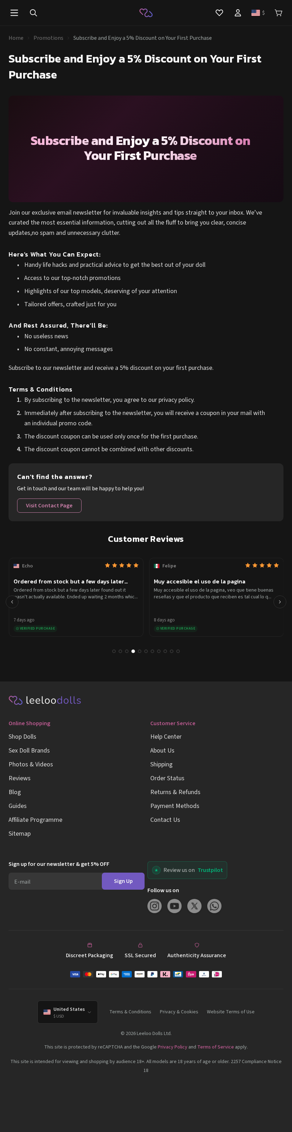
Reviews (20, 778)
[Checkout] (146, 974)
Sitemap (20, 833)
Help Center (166, 736)
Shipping (161, 764)
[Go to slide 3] (127, 651)
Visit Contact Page (49, 506)
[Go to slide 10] (171, 651)
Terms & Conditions (130, 1011)
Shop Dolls (22, 736)
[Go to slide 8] (159, 651)
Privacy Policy (172, 1047)
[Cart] (278, 13)
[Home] (146, 13)
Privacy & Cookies (179, 1011)
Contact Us (165, 819)
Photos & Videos (31, 764)
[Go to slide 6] (146, 651)
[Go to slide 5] (139, 651)
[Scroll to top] (277, 1117)
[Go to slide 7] (152, 651)
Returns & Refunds (175, 792)
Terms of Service (215, 1047)
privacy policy (175, 399)
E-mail (22, 882)
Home (16, 38)
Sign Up (123, 881)
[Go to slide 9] (165, 651)
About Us (162, 750)
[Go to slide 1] (114, 651)
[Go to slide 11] (178, 651)
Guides (18, 806)
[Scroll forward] (279, 601)
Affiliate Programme (35, 819)
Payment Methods (174, 806)
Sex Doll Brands (29, 750)
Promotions (48, 38)
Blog (15, 792)
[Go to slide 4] (133, 651)
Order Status (167, 778)
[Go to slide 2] (120, 651)
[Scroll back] (12, 601)
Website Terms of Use (231, 1011)
